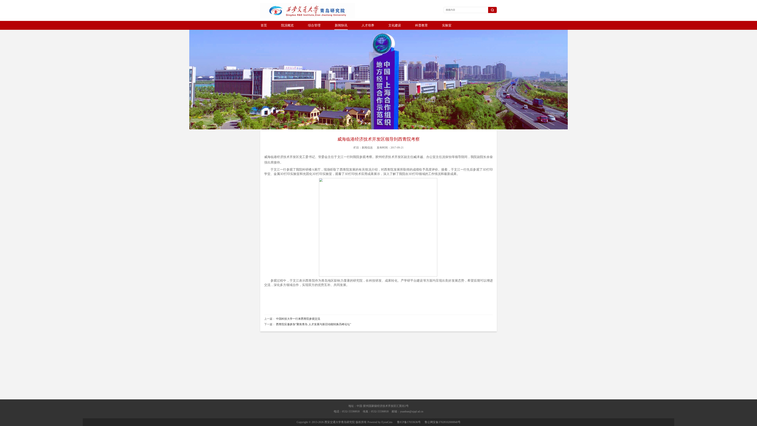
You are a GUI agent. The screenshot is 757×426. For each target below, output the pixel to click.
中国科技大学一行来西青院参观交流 (298, 318)
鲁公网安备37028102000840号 (443, 422)
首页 (264, 25)
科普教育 (421, 25)
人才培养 (368, 25)
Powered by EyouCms (379, 422)
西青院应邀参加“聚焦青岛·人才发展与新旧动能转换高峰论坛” (313, 324)
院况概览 (287, 25)
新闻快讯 (341, 25)
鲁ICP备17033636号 (409, 422)
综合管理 (314, 25)
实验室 (446, 25)
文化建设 (394, 25)
